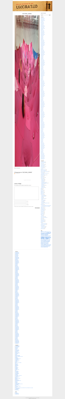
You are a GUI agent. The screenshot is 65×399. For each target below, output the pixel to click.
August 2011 (42, 138)
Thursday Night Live (17, 388)
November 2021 (43, 32)
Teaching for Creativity (43, 224)
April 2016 (16, 298)
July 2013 (42, 118)
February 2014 (42, 112)
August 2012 (16, 323)
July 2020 (42, 46)
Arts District (16, 353)
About (18, 10)
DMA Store (42, 193)
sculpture (42, 244)
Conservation (42, 175)
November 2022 (43, 26)
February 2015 (17, 306)
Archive (42, 163)
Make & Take (16, 377)
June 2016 (16, 297)
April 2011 (42, 141)
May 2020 (42, 48)
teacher (44, 245)
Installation (42, 211)
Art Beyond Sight (17, 350)
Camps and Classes (43, 170)
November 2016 (43, 83)
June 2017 (42, 77)
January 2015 (42, 102)
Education (42, 194)
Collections (42, 172)
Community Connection (18, 358)
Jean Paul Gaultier (43, 241)
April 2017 (42, 79)
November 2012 (43, 125)
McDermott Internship (43, 223)
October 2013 (42, 115)
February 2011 (42, 143)
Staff (41, 222)
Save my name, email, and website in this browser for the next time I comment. (24, 206)
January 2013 (42, 123)
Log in (16, 392)
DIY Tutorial (16, 363)
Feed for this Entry (17, 173)
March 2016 (42, 90)
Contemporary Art (43, 182)
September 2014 (43, 106)
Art (41, 231)
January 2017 (16, 293)
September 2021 (43, 34)
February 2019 (42, 60)
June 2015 (42, 98)
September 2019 (43, 54)
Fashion (42, 184)
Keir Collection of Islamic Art (18, 375)
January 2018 (42, 71)
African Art (16, 347)
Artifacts (42, 215)
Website (28, 204)
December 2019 (43, 51)
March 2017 (42, 80)
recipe (44, 243)
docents (44, 239)
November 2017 (43, 73)
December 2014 (43, 103)
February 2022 (17, 260)
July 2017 (16, 290)
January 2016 (42, 92)
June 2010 (42, 150)
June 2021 (16, 264)
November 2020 (17, 268)
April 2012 (42, 131)
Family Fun (16, 368)
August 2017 (16, 289)
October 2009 (42, 157)
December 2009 (43, 155)
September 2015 (17, 302)
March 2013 (16, 319)
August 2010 (42, 148)
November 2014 (43, 104)
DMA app (16, 364)
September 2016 (43, 85)
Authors (22, 10)
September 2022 (43, 28)
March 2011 (42, 142)
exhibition (46, 239)
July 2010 (42, 149)
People (42, 218)
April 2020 (16, 272)
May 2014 (42, 109)
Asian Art (42, 181)
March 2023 (16, 256)
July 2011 (16, 330)
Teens (42, 203)
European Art (42, 183)
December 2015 (43, 93)
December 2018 (17, 280)
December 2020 (43, 42)
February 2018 (17, 286)
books (44, 232)
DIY (44, 238)
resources (47, 243)
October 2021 (42, 33)
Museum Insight (43, 216)
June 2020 (42, 47)
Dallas (41, 188)
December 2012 (43, 124)
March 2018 (16, 285)
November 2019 (43, 52)
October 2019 (42, 53)
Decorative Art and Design (18, 362)
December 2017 (43, 72)
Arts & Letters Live (45, 231)
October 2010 (16, 335)
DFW (41, 189)
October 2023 (42, 23)
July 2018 (42, 66)
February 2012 (17, 326)
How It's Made (42, 210)
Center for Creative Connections (44, 171)
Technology (42, 225)
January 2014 (16, 313)
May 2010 (16, 338)
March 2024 (42, 22)
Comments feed (17, 393)
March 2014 (42, 111)
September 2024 (43, 20)
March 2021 (42, 39)
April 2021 (16, 265)
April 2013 (16, 318)
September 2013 (43, 116)
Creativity (42, 176)
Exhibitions (42, 204)
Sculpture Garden (17, 383)
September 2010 (43, 147)
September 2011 (43, 137)
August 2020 (42, 45)
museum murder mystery (44, 217)
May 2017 (42, 78)
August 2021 (42, 35)
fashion (49, 239)
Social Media (16, 384)
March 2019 (42, 59)
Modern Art (16, 379)
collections (42, 234)
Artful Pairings (42, 165)
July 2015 (42, 97)
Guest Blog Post (43, 209)
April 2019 (42, 58)
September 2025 (17, 252)
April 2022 (42, 29)
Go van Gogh (43, 200)
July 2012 (42, 128)
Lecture (42, 201)
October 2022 (42, 27)
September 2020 (17, 269)
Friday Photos (16, 371)
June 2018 (42, 67)
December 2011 (43, 134)
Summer (48, 244)
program (42, 243)
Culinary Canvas (43, 177)
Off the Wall (42, 202)
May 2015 (42, 99)
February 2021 (42, 40)
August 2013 (42, 117)
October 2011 (42, 136)
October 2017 (42, 74)
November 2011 (43, 135)
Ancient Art (42, 180)
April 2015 (16, 305)
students (45, 244)
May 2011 (16, 331)
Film (15, 370)
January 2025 (42, 19)
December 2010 (17, 334)
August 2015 (42, 96)
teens (47, 246)
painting (42, 242)
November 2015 (17, 301)
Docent (42, 197)
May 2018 (16, 284)
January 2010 (42, 154)
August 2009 (16, 343)
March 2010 (16, 339)
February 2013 (42, 122)
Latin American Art (43, 185)
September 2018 (43, 64)
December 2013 (17, 314)
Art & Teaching (42, 164)
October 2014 (42, 105)
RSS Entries (30, 398)
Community (46, 234)
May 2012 (42, 130)
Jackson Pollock (48, 240)
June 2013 (16, 317)
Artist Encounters (17, 352)
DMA (46, 238)
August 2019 (16, 276)
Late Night (48, 241)
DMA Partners (42, 192)
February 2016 (42, 91)
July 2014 (16, 310)
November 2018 (17, 281)
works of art (42, 228)
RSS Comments (34, 398)
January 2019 (42, 61)
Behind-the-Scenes (43, 169)
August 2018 (42, 65)
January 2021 (42, 41)
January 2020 (16, 273)
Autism (16, 354)
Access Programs (43, 162)
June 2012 (42, 129)
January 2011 (42, 144)
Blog (15, 10)
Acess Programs (43, 195)
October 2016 (42, 84)
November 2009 (43, 156)
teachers (47, 245)
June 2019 (16, 277)
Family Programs (43, 198)
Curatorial (42, 178)
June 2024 (42, 21)
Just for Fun (42, 212)
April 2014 (42, 110)
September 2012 (17, 322)
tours (49, 246)
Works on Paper (43, 187)
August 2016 (42, 86)
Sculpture (16, 382)
